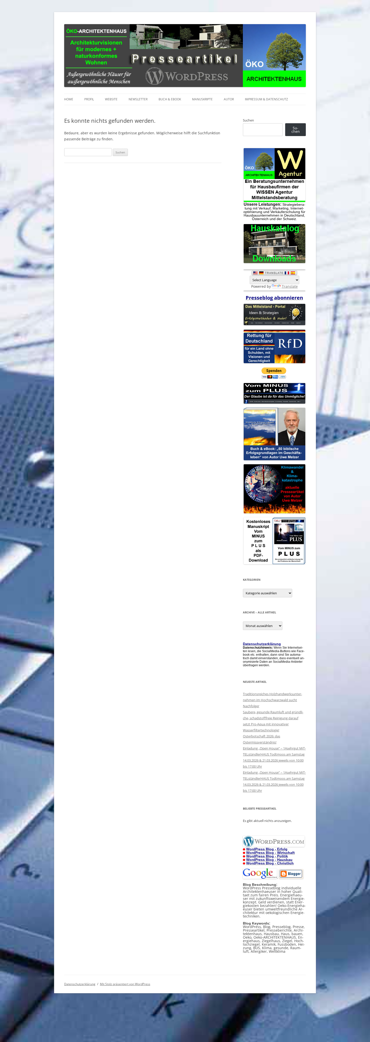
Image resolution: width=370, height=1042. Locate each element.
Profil (89, 99)
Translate (290, 286)
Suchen (248, 120)
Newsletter (138, 99)
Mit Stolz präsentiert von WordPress (125, 984)
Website (111, 99)
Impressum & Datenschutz (266, 99)
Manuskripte (202, 99)
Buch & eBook (170, 99)
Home (68, 99)
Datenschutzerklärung (79, 984)
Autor (229, 99)
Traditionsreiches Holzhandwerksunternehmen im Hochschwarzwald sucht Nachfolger (272, 700)
